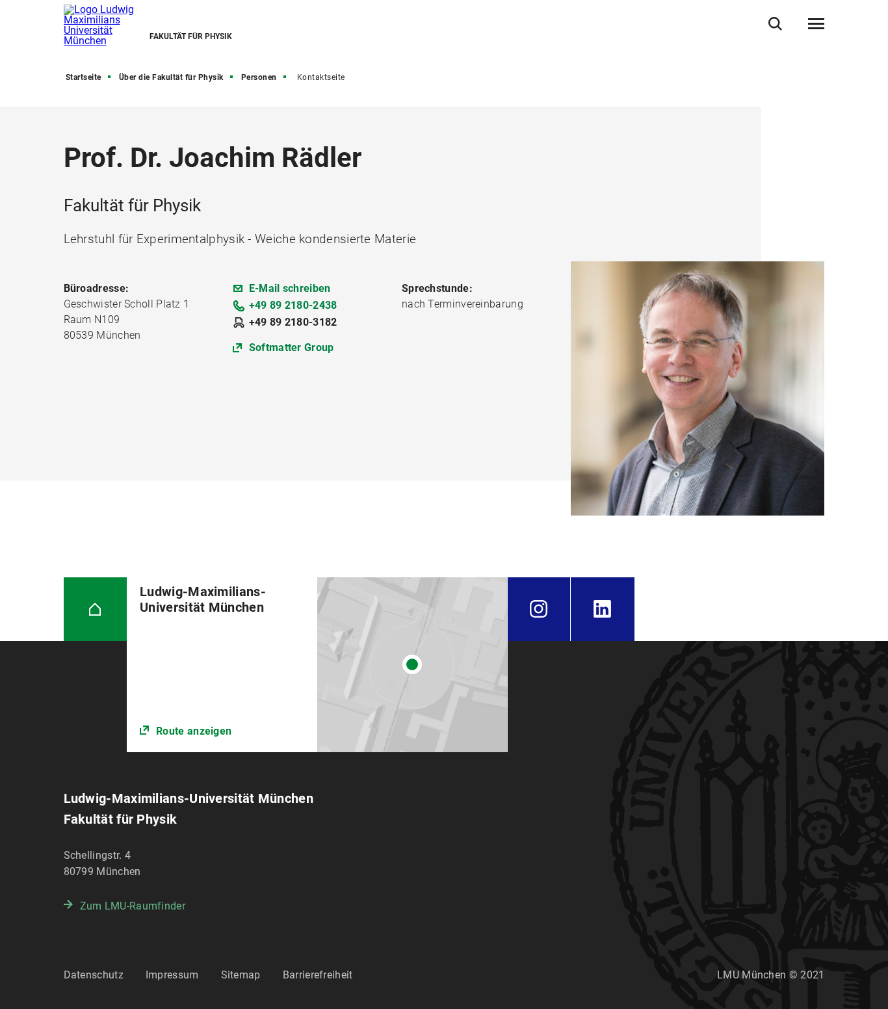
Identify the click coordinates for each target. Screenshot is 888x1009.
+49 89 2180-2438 (293, 305)
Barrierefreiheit (318, 975)
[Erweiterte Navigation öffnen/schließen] (816, 24)
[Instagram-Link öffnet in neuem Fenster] (539, 609)
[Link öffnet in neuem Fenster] (317, 664)
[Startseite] (95, 609)
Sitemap (241, 975)
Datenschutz (94, 975)
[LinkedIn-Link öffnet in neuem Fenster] (602, 609)
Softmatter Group (291, 347)
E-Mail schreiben (290, 288)
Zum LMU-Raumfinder (132, 906)
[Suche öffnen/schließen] (775, 24)
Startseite (83, 77)
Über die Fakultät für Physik (171, 77)
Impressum (172, 975)
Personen (259, 77)
